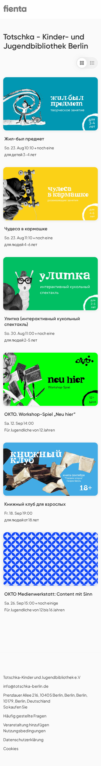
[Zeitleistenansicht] (92, 63)
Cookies (10, 748)
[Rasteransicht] (82, 63)
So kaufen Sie (15, 706)
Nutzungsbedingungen (24, 730)
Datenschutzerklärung (23, 739)
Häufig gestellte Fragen (24, 715)
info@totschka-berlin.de (25, 686)
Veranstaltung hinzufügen (26, 724)
